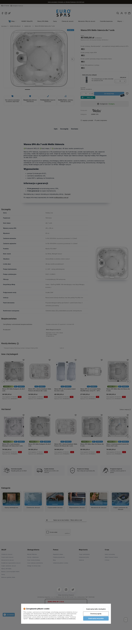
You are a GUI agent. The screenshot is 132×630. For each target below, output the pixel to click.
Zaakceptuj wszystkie (96, 618)
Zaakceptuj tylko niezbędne (96, 609)
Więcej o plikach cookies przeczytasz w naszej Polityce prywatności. (52, 618)
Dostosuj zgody (95, 614)
